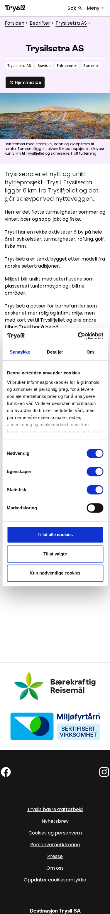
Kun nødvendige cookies (55, 572)
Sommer (91, 65)
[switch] (95, 471)
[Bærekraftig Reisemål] (55, 685)
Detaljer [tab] (55, 351)
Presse (55, 856)
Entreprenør (67, 65)
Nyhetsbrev (55, 821)
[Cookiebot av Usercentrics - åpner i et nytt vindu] (78, 336)
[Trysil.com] (15, 8)
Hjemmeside (25, 82)
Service (44, 65)
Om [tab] (90, 351)
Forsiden (14, 23)
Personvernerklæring (55, 844)
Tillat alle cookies (55, 534)
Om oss (55, 868)
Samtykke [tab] (20, 351)
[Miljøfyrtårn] (55, 725)
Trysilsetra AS (71, 23)
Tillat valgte (55, 553)
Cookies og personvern (55, 832)
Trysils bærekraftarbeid (55, 809)
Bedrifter (40, 23)
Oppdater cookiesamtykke (55, 879)
